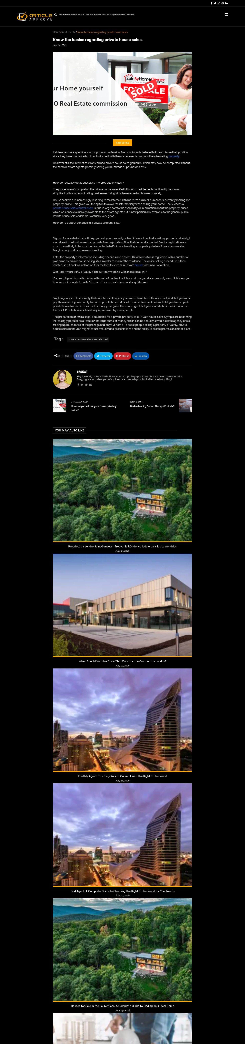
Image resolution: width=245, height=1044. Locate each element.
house (138, 265)
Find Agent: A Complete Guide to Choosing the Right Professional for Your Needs (122, 891)
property (174, 156)
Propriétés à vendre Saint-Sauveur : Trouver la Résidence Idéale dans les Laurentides (122, 546)
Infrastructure (95, 15)
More (123, 15)
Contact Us (130, 15)
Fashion (74, 15)
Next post (136, 402)
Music (104, 15)
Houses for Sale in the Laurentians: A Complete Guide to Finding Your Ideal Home (122, 1006)
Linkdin (142, 356)
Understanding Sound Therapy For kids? (152, 406)
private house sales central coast (73, 208)
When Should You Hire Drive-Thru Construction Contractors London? (122, 661)
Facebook (84, 356)
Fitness (81, 15)
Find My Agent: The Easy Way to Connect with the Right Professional (122, 776)
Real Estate (69, 32)
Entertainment (64, 15)
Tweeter (104, 356)
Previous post (79, 402)
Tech (109, 15)
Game (87, 15)
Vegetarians (116, 15)
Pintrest (123, 356)
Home (56, 32)
